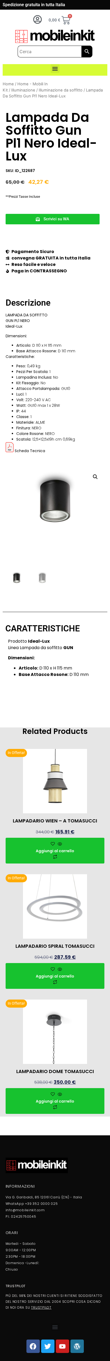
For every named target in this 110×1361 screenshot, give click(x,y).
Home (8, 84)
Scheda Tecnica (30, 450)
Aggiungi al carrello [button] (55, 851)
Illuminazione (23, 90)
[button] (55, 68)
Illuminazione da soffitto (60, 90)
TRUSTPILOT (41, 1307)
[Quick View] (59, 844)
